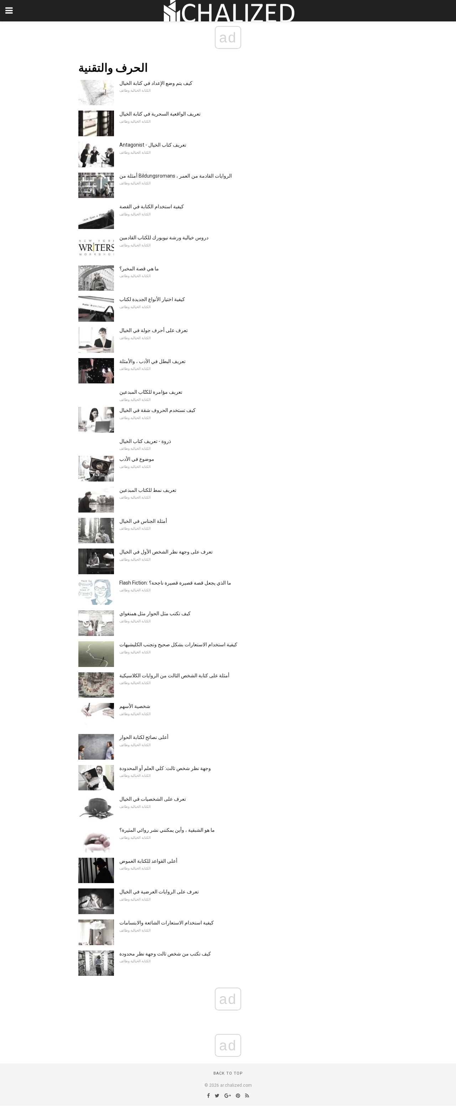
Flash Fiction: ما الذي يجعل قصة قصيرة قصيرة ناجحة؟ (175, 583)
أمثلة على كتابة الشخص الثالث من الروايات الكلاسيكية (174, 675)
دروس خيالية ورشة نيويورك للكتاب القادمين (163, 237)
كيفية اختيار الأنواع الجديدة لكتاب (152, 299)
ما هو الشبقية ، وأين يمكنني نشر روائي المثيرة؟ (167, 830)
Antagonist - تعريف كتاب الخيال (152, 145)
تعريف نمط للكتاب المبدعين (147, 490)
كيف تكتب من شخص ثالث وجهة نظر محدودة (165, 954)
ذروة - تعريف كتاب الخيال (145, 441)
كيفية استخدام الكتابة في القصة (151, 206)
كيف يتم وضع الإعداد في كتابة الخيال (155, 83)
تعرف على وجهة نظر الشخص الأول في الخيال (166, 552)
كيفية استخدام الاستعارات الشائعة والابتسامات (166, 923)
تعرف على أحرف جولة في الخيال (153, 330)
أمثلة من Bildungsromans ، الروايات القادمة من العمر (175, 176)
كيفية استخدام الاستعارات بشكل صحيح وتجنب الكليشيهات (178, 644)
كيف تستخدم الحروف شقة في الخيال (157, 410)
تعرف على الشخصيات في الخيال (152, 799)
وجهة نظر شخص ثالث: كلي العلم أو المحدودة (165, 768)
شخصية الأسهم (134, 706)
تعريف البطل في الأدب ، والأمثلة (152, 361)
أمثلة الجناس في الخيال (143, 521)
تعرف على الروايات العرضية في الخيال (159, 892)
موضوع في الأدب (136, 459)
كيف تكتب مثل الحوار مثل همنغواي (155, 613)
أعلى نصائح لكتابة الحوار (144, 737)
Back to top (228, 1073)
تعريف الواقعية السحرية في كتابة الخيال (160, 114)
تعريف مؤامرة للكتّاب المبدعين (150, 392)
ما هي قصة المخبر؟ (139, 268)
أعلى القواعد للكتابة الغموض (148, 861)
